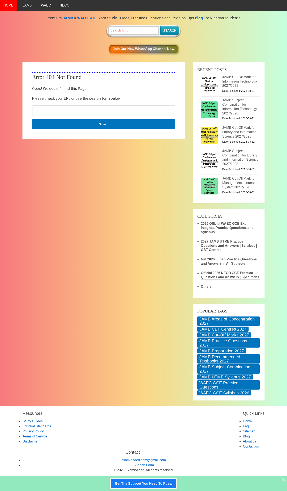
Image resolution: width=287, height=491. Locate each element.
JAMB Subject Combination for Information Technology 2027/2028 (239, 106)
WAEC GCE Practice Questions (218, 385)
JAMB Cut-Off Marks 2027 (224, 335)
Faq (246, 426)
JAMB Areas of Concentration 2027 (227, 321)
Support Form (143, 465)
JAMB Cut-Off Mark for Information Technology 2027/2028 (239, 81)
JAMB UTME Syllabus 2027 (225, 377)
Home (247, 421)
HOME (8, 5)
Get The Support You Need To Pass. (143, 483)
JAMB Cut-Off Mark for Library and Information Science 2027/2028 (239, 132)
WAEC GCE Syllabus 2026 (224, 393)
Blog (199, 18)
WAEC (46, 5)
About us (249, 441)
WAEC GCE (86, 18)
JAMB (27, 5)
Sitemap (249, 431)
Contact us (251, 446)
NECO (64, 5)
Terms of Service (34, 436)
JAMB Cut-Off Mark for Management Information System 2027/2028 (240, 183)
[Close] (283, 479)
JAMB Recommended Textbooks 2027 (219, 358)
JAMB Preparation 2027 (221, 351)
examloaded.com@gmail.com (143, 460)
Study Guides (32, 421)
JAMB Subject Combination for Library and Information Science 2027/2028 (240, 157)
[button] (143, 49)
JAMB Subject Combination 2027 (224, 369)
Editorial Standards (36, 426)
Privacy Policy (33, 431)
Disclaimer (30, 441)
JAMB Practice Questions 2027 (223, 343)
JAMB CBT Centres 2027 (222, 329)
